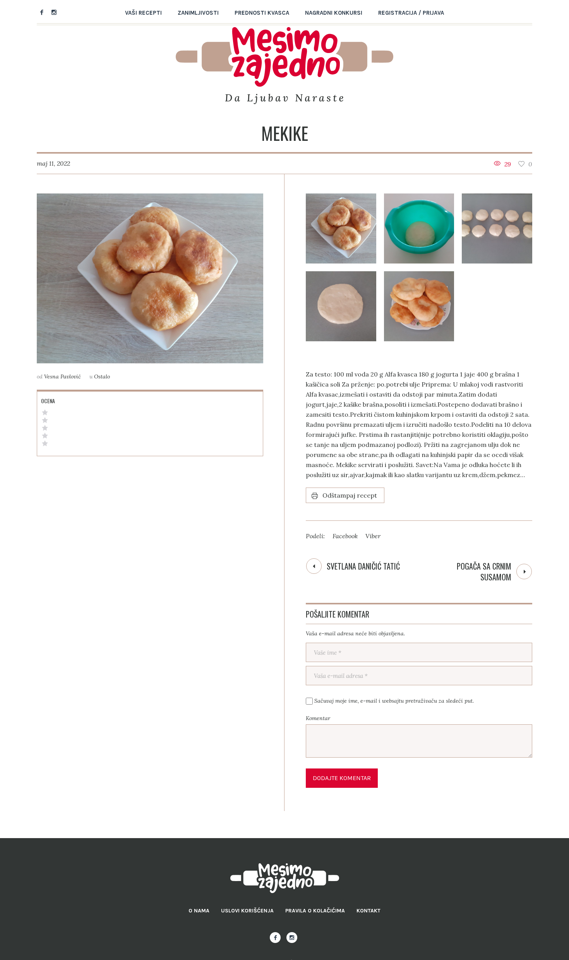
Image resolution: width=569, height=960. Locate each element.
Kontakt (368, 910)
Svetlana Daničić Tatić (363, 566)
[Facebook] (42, 12)
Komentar (318, 718)
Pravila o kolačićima (315, 910)
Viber (372, 536)
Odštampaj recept (349, 495)
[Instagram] (54, 12)
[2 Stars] (45, 436)
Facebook (345, 536)
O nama (199, 910)
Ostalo (102, 376)
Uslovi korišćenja (247, 910)
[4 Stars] (45, 420)
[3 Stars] (45, 428)
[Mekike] (150, 278)
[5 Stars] (45, 412)
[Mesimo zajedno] (284, 878)
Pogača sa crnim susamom (484, 571)
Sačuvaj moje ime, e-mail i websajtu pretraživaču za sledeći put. (394, 700)
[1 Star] (45, 443)
